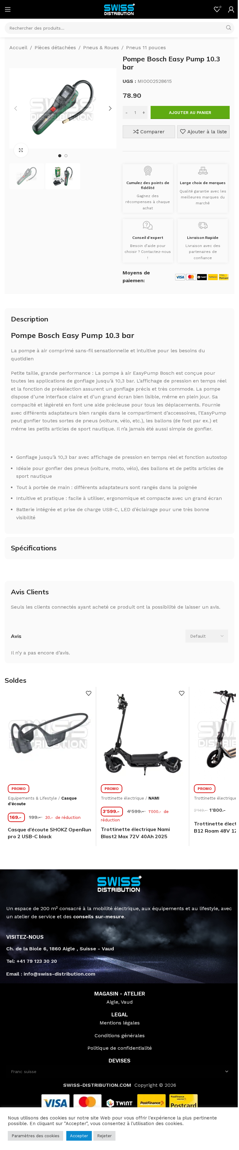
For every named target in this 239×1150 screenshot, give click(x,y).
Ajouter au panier (190, 112)
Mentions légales (120, 1023)
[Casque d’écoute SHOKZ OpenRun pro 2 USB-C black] (49, 733)
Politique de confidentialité (119, 1048)
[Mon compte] (231, 9)
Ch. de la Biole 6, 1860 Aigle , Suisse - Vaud (60, 949)
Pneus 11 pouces (146, 47)
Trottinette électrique (122, 798)
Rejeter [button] (104, 1135)
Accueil (18, 47)
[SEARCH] (228, 28)
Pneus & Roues (101, 47)
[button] (15, 108)
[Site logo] (119, 9)
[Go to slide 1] (59, 155)
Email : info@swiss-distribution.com (50, 974)
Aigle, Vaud (119, 1002)
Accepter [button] (79, 1135)
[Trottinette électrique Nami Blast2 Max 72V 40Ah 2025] (142, 733)
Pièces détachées (55, 47)
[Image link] (119, 883)
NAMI (153, 798)
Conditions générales (120, 1035)
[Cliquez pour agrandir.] (21, 150)
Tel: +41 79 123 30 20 (31, 961)
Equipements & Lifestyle (32, 798)
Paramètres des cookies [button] (35, 1135)
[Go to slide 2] (66, 155)
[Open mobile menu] (8, 9)
